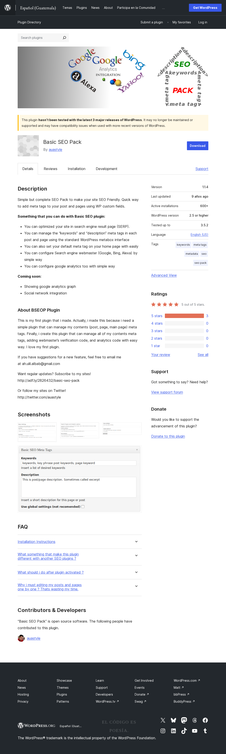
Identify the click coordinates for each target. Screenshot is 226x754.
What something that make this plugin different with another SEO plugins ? (48, 556)
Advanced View (164, 275)
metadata (192, 253)
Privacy (23, 701)
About (22, 680)
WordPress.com (187, 680)
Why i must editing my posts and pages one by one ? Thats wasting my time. (50, 587)
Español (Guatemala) (74, 726)
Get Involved (144, 680)
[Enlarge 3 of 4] (136, 428)
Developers (104, 694)
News (22, 687)
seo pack (200, 262)
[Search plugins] (64, 37)
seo (204, 253)
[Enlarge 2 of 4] (93, 428)
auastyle (55, 149)
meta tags (200, 244)
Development (106, 169)
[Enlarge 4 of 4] (136, 451)
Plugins (62, 694)
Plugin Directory (29, 22)
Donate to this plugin (168, 436)
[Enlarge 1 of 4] (51, 428)
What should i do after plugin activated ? (51, 572)
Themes (63, 687)
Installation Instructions (36, 542)
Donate (142, 694)
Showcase (64, 680)
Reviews (50, 169)
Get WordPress (205, 7)
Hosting (23, 694)
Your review (160, 354)
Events (140, 687)
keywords (183, 244)
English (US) (199, 234)
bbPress (182, 694)
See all (203, 354)
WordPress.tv (107, 701)
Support (202, 169)
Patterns (63, 701)
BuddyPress (184, 701)
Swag (141, 701)
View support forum (167, 392)
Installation (76, 169)
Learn (100, 680)
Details (27, 169)
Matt (179, 687)
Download (197, 146)
